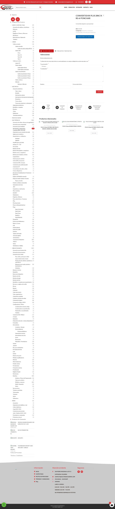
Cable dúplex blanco (22, 67)
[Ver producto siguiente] (103, 15)
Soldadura (17, 268)
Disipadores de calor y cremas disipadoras (22, 320)
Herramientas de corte (20, 335)
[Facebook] (13, 19)
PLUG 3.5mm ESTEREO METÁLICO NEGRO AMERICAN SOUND (49, 128)
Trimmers (15, 394)
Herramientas (16, 325)
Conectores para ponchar (19, 411)
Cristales (15, 316)
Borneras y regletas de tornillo (20, 284)
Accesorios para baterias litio (19, 250)
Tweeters (15, 39)
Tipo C (19, 59)
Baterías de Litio (16, 148)
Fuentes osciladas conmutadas (20, 182)
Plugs (14, 207)
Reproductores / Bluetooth (19, 37)
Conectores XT (16, 166)
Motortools (18, 339)
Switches (15, 231)
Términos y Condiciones (17, 455)
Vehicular (17, 82)
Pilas (14, 201)
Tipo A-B (20, 57)
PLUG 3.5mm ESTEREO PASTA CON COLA (94, 128)
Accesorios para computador (19, 124)
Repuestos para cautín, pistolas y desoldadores (22, 265)
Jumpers (15, 345)
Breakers (15, 109)
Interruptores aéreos (20, 95)
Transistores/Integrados (18, 239)
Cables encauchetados (20, 71)
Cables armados (16, 44)
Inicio (65, 7)
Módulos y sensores (19, 382)
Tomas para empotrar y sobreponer (23, 103)
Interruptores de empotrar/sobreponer (24, 97)
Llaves (16, 337)
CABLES (14, 41)
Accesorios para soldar (18, 254)
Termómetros (16, 237)
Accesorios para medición (19, 126)
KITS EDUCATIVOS (17, 349)
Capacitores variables (18, 296)
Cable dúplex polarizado (23, 69)
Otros (19, 53)
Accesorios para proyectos (19, 252)
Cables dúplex (18, 65)
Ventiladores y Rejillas (18, 245)
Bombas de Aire (16, 280)
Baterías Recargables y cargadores (21, 150)
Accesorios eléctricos (18, 88)
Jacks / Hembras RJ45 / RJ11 (19, 413)
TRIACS (15, 241)
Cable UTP (17, 63)
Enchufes (17, 93)
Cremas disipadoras (17, 170)
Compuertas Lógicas (17, 300)
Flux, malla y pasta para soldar (22, 256)
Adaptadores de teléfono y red (20, 405)
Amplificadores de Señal (18, 142)
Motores (15, 359)
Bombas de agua (16, 278)
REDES (13, 400)
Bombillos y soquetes (18, 107)
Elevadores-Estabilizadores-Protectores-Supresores (22, 173)
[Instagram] (89, 2)
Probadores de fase (17, 367)
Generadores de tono (18, 184)
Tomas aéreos (18, 101)
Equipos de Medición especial (19, 176)
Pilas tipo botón (16, 203)
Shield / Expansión (19, 384)
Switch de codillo (17, 229)
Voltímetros (15, 398)
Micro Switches (16, 190)
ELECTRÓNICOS (91, 32)
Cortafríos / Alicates (19, 327)
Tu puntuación (44, 64)
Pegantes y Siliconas (17, 197)
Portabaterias (16, 365)
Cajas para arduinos (19, 380)
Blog (91, 7)
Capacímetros (16, 156)
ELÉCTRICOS (15, 86)
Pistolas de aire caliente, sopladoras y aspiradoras (23, 261)
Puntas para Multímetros (18, 221)
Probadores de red (17, 417)
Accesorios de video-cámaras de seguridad (23, 122)
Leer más (49, 133)
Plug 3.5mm (53, 125)
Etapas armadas (19, 180)
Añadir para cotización (84, 36)
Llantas (14, 353)
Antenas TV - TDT (17, 144)
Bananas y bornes (17, 270)
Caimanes (15, 290)
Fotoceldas (15, 322)
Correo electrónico (77, 84)
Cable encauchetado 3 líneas (24, 75)
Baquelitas (15, 272)
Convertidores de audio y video (20, 168)
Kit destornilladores (22, 331)
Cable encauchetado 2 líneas (24, 73)
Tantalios (17, 312)
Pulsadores (17, 99)
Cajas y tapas (18, 91)
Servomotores (16, 388)
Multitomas (15, 113)
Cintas (14, 111)
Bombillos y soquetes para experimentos (22, 282)
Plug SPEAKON (18, 217)
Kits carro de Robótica (18, 347)
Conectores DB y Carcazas (19, 162)
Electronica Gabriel (16, 117)
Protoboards (16, 369)
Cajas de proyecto (17, 292)
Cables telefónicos (17, 407)
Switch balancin (16, 227)
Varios (14, 243)
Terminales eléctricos (18, 115)
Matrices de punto (17, 355)
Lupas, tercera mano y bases (21, 258)
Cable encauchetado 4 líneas (24, 78)
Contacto (86, 7)
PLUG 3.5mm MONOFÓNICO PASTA (72, 126)
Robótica (15, 376)
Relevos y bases (16, 223)
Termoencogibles (17, 235)
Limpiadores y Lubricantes (19, 189)
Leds (14, 351)
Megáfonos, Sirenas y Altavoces (20, 33)
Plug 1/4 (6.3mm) (19, 209)
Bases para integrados (18, 274)
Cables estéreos (19, 79)
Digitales (17, 140)
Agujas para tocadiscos (18, 134)
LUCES (14, 31)
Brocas (14, 286)
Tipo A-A (20, 55)
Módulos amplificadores (18, 357)
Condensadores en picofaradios (22, 308)
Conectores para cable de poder (20, 164)
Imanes (14, 343)
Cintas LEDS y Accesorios (18, 160)
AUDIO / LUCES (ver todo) (18, 25)
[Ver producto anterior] (101, 15)
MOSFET (15, 193)
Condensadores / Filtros (18, 304)
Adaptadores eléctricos (18, 105)
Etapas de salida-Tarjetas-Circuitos (21, 178)
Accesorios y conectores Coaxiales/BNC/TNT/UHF (19, 129)
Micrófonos (15, 35)
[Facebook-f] (86, 2)
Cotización (79, 7)
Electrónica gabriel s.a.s (57, 507)
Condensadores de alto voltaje (22, 306)
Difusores (15, 29)
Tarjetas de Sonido (17, 233)
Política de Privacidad (16, 452)
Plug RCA (17, 215)
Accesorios (15, 403)
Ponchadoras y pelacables (19, 415)
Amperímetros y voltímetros (19, 136)
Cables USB (17, 50)
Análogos (17, 138)
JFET (14, 186)
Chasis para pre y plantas (18, 158)
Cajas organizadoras (17, 294)
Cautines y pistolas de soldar (19, 298)
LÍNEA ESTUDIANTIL (17, 248)
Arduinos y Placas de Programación (23, 378)
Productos (71, 7)
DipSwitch (15, 318)
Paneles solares (16, 363)
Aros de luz (15, 146)
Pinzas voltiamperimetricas (19, 205)
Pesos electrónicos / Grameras (20, 199)
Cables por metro (17, 61)
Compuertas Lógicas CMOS (19, 302)
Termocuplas (16, 392)
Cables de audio (19, 46)
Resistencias (15, 373)
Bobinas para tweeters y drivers (20, 154)
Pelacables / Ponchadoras (21, 341)
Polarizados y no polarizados (21, 310)
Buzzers (14, 288)
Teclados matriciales (17, 390)
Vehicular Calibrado (22, 84)
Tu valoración (44, 68)
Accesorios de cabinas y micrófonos (21, 27)
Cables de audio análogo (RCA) (25, 48)
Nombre (42, 84)
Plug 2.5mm (18, 211)
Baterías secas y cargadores (19, 152)
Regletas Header (16, 371)
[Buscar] (40, 7)
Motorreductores (17, 361)
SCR (14, 225)
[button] (4, 504)
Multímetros (16, 195)
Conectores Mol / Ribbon (18, 314)
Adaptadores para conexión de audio (21, 132)
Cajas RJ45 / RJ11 (17, 409)
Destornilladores (19, 329)
